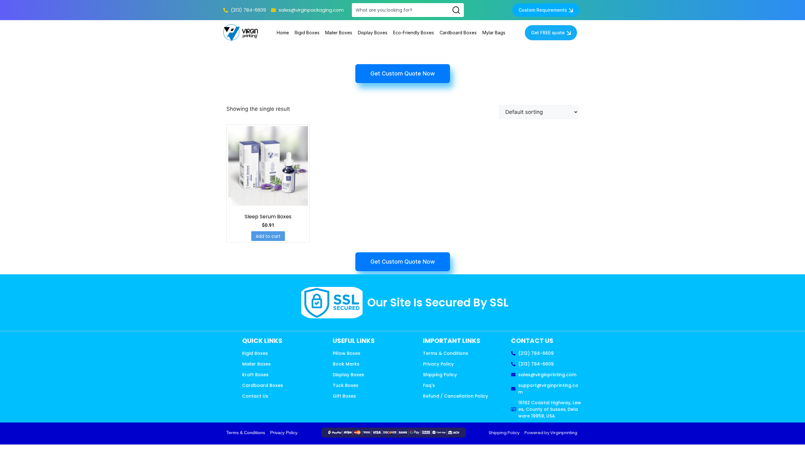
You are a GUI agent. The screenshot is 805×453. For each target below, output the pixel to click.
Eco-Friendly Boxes (413, 32)
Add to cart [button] (268, 236)
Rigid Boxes (307, 32)
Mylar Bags (493, 32)
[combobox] (400, 10)
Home (283, 32)
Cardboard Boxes (458, 32)
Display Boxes (372, 32)
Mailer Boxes (338, 32)
